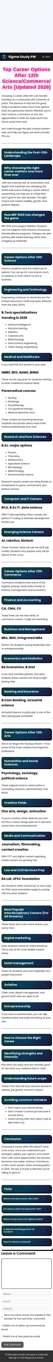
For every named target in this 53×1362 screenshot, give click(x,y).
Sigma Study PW (22, 57)
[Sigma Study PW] (4, 57)
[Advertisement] (26, 26)
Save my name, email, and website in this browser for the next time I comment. (27, 1316)
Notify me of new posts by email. (22, 1336)
